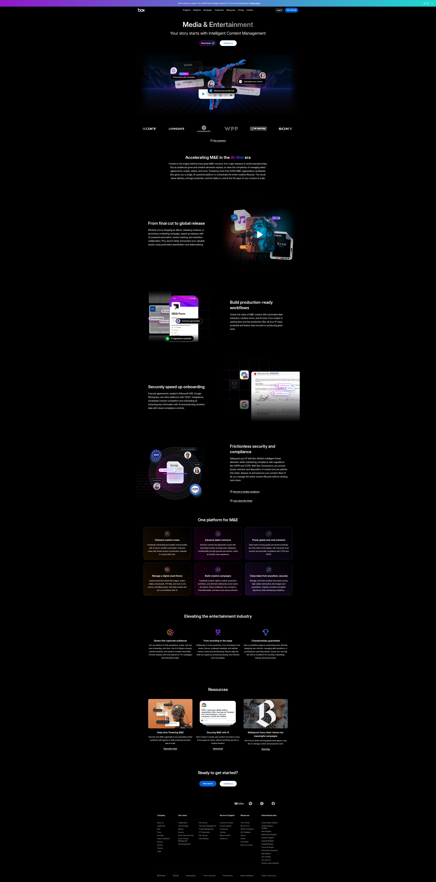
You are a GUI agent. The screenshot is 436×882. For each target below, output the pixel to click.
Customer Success (226, 823)
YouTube (239, 803)
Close (432, 3)
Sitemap (176, 876)
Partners (160, 848)
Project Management (206, 829)
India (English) (266, 831)
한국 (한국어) (266, 860)
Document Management (207, 826)
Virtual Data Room (184, 844)
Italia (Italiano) (266, 854)
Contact (249, 10)
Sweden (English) (267, 838)
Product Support (225, 826)
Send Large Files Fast (185, 835)
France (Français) (267, 847)
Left (424, 3)
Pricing (241, 10)
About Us (160, 823)
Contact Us (224, 839)
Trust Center (245, 823)
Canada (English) (267, 844)
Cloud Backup (204, 839)
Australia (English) (267, 841)
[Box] (141, 10)
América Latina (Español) (270, 863)
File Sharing (203, 823)
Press (159, 832)
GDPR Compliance (247, 829)
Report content (225, 835)
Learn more (252, 3)
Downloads (245, 842)
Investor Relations (163, 839)
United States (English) (269, 823)
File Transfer (203, 835)
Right (427, 3)
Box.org (160, 842)
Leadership (161, 826)
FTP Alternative (204, 832)
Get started (291, 10)
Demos (243, 835)
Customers (219, 10)
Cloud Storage (183, 826)
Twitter (262, 803)
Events (243, 839)
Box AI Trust (245, 826)
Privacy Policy (228, 876)
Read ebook (206, 43)
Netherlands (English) (269, 834)
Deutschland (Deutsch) (269, 850)
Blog (250, 803)
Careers (160, 845)
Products (186, 10)
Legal (159, 851)
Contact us (228, 43)
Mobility (180, 829)
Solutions (197, 10)
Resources (231, 10)
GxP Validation (246, 832)
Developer (207, 10)
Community (224, 829)
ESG (158, 829)
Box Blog (160, 835)
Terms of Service (209, 876)
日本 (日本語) (266, 857)
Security (181, 832)
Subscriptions (191, 876)
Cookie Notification (246, 876)
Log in (279, 10)
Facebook (273, 803)
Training (222, 832)
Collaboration (182, 823)
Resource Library (247, 845)
